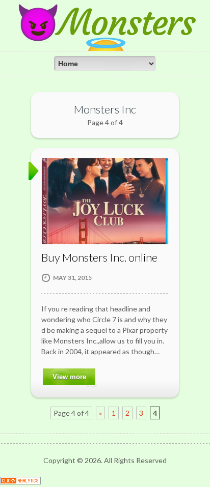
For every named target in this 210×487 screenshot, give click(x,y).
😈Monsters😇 (105, 40)
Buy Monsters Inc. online (99, 257)
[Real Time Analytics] (20, 481)
